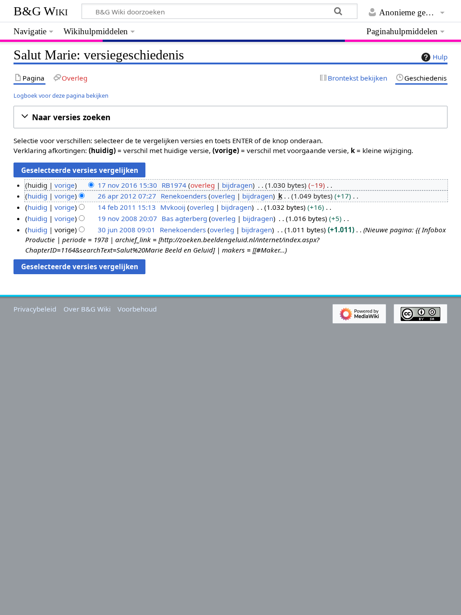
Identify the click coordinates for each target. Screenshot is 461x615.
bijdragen (237, 185)
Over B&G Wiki (87, 308)
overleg (202, 185)
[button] (230, 117)
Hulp (440, 56)
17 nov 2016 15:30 (127, 185)
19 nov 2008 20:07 (127, 218)
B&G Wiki (41, 11)
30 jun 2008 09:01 (126, 229)
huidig (37, 195)
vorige (64, 185)
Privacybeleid (35, 308)
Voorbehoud (137, 308)
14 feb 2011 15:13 (127, 207)
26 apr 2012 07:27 (127, 195)
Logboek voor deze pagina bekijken (61, 95)
